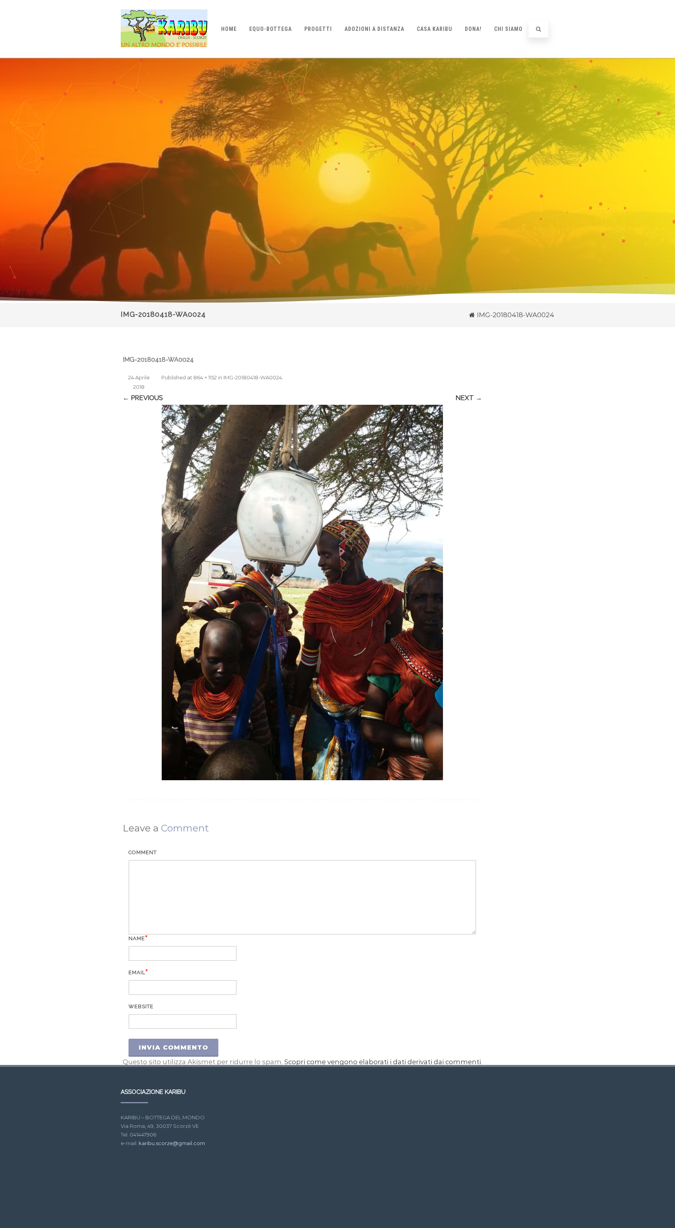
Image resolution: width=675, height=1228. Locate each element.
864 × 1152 (205, 377)
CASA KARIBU (434, 29)
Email (137, 972)
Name (137, 938)
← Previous (143, 398)
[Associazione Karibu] (164, 54)
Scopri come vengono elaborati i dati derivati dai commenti (382, 1062)
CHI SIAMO (508, 29)
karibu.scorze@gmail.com (172, 1143)
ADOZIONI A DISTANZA (374, 29)
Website (141, 1006)
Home (229, 29)
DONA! (473, 29)
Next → (468, 398)
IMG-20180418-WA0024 (252, 377)
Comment (143, 852)
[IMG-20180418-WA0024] (302, 592)
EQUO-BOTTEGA (270, 29)
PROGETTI (318, 29)
